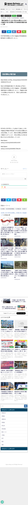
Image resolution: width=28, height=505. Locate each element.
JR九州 (3, 425)
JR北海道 (4, 428)
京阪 (3, 444)
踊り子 (25, 208)
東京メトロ (4, 431)
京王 (3, 438)
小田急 (3, 435)
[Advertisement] (14, 56)
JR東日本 (14, 15)
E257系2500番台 (8, 15)
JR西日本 (4, 419)
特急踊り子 (19, 15)
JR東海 (3, 416)
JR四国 (3, 422)
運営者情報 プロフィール (5, 9)
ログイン (25, 168)
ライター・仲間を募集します (17, 9)
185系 (2, 15)
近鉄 (3, 441)
